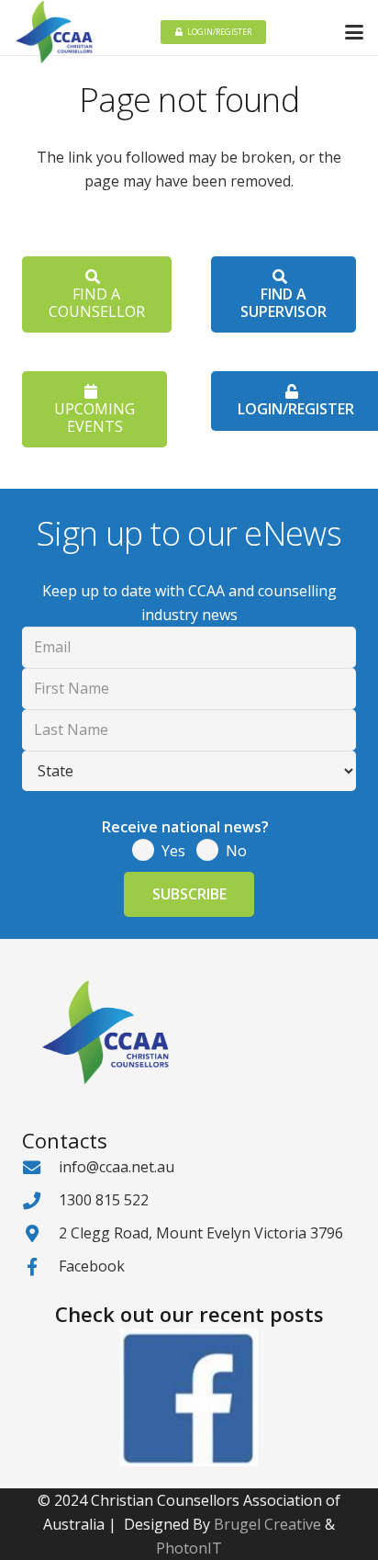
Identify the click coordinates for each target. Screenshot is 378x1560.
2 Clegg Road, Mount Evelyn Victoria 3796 (201, 1233)
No (236, 851)
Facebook (92, 1266)
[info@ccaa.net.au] (40, 1167)
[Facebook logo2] (189, 1397)
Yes (173, 851)
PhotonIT (189, 1548)
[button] (354, 32)
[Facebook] (40, 1266)
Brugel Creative (267, 1524)
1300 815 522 (104, 1200)
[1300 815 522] (40, 1200)
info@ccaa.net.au (116, 1167)
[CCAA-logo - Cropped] (54, 32)
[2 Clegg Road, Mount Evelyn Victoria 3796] (40, 1233)
